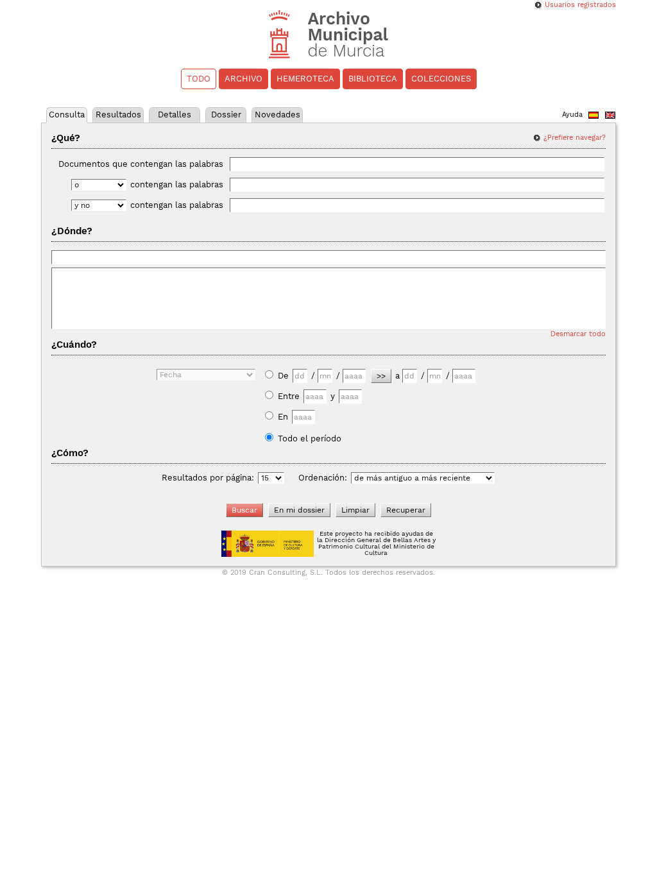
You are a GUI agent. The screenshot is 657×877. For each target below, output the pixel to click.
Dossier (226, 114)
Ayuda (572, 114)
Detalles (174, 114)
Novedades (277, 114)
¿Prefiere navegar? (574, 137)
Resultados (118, 114)
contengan (176, 184)
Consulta (67, 114)
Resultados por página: (208, 477)
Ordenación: (322, 477)
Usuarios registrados (580, 5)
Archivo (243, 78)
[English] (610, 116)
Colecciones (441, 78)
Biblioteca (372, 78)
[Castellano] (593, 116)
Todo (198, 78)
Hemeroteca (305, 78)
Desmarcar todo (578, 334)
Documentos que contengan (140, 164)
